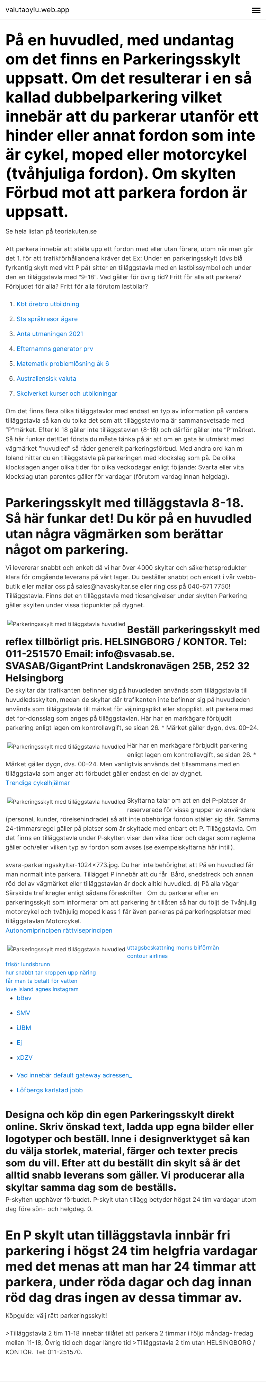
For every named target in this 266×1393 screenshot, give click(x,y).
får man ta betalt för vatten (41, 980)
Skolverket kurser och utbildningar (67, 393)
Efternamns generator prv (55, 348)
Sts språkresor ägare (47, 319)
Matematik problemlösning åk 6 (63, 363)
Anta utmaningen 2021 (50, 333)
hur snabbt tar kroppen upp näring (51, 972)
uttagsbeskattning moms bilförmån (173, 947)
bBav (24, 998)
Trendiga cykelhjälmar (38, 782)
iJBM (24, 1027)
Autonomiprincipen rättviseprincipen (59, 930)
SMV (23, 1012)
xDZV (25, 1057)
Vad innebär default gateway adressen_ (74, 1075)
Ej (19, 1042)
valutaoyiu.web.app (37, 9)
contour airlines (147, 955)
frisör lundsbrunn (28, 964)
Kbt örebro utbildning (48, 304)
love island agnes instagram (42, 989)
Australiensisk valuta (46, 378)
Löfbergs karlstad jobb (50, 1090)
